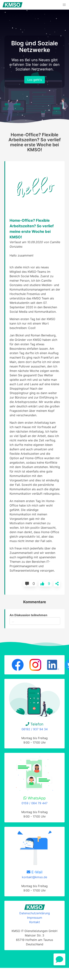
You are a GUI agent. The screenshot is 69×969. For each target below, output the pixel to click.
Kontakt (34, 922)
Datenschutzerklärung (34, 913)
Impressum (34, 917)
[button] (64, 5)
